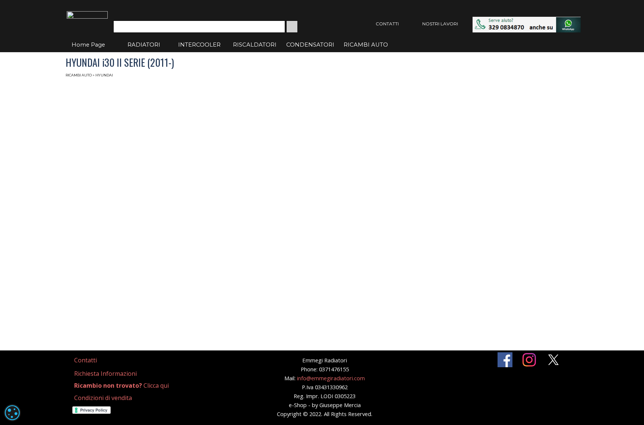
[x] (553, 359)
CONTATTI (387, 23)
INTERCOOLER (199, 44)
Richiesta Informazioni (105, 373)
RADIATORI (143, 44)
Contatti (85, 360)
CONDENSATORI (310, 44)
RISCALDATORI (255, 44)
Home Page (88, 44)
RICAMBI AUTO (366, 44)
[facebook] (505, 359)
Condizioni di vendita (103, 398)
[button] (527, 20)
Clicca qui (121, 385)
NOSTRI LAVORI (440, 23)
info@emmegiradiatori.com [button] (331, 378)
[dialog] (12, 412)
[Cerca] (292, 27)
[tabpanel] (94, 360)
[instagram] (529, 359)
